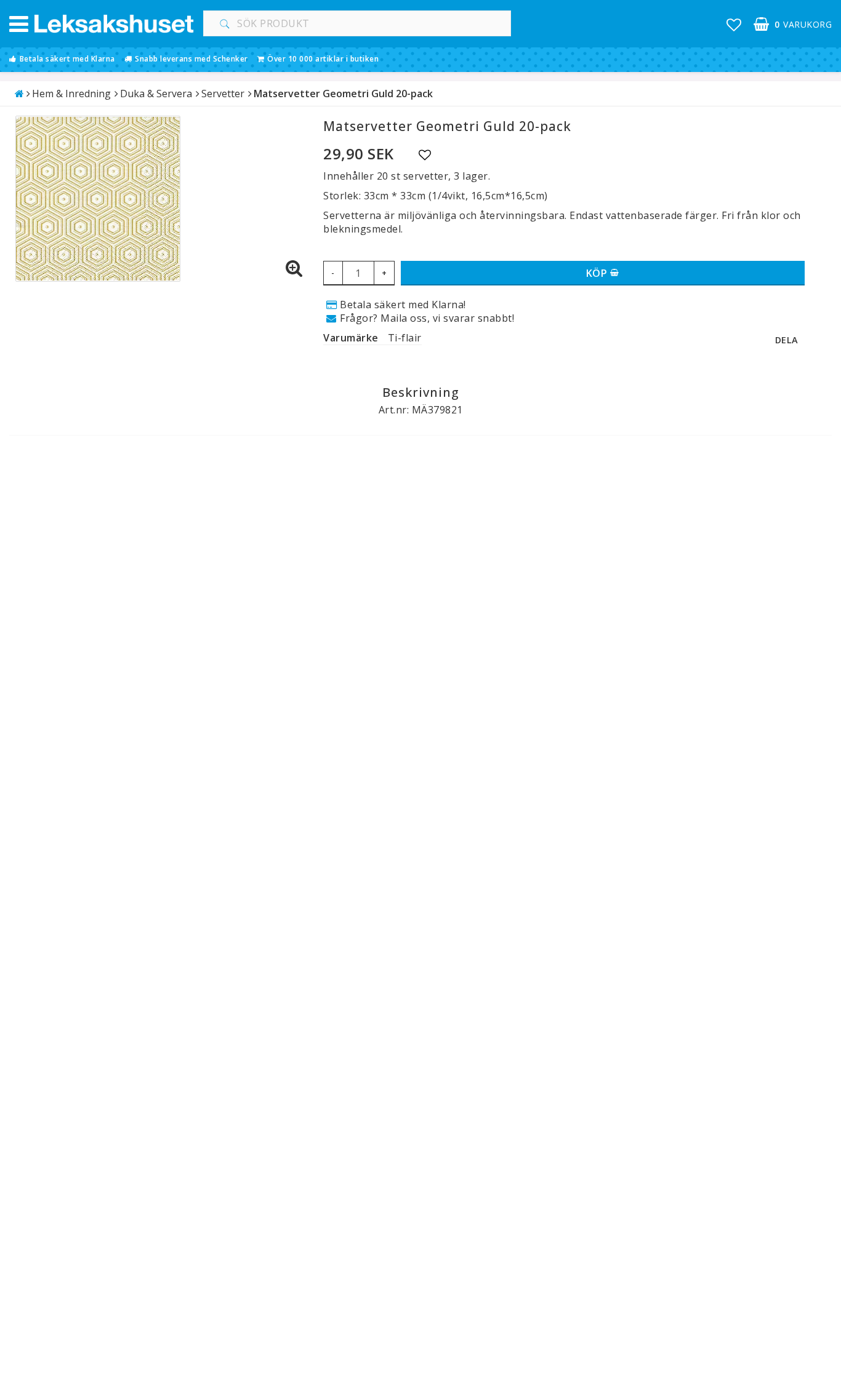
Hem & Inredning (71, 93)
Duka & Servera (156, 93)
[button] (734, 24)
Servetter (222, 93)
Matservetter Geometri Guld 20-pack (343, 93)
